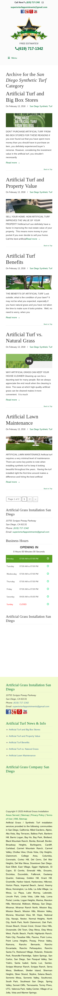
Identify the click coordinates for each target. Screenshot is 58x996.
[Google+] (27, 12)
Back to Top (48, 169)
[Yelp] (31, 12)
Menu (14, 58)
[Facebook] (22, 12)
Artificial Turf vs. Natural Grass (24, 749)
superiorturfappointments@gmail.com (29, 7)
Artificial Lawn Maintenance (22, 755)
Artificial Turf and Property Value (24, 736)
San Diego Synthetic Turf (41, 106)
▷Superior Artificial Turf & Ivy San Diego (29, 29)
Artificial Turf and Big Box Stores (24, 729)
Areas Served (12, 815)
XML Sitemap (20, 819)
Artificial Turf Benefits (19, 742)
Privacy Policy (37, 815)
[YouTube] (35, 12)
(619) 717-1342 (33, 2)
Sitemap (25, 815)
